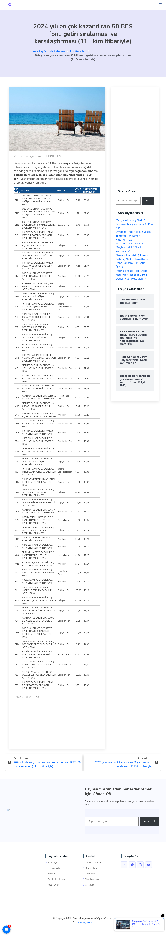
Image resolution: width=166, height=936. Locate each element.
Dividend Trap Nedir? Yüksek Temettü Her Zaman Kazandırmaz (133, 235)
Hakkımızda (53, 868)
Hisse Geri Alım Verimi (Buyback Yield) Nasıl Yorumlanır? (129, 247)
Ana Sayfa (52, 862)
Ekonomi (90, 874)
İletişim (51, 874)
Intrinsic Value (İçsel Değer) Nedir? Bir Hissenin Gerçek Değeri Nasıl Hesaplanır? (132, 274)
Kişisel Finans (92, 868)
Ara (148, 200)
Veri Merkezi (92, 879)
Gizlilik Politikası (56, 879)
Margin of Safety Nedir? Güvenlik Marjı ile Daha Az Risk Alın (134, 224)
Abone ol (149, 821)
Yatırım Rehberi (93, 862)
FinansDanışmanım (84, 922)
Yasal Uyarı (53, 885)
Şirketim (89, 885)
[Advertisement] (57, 721)
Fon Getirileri (24, 696)
